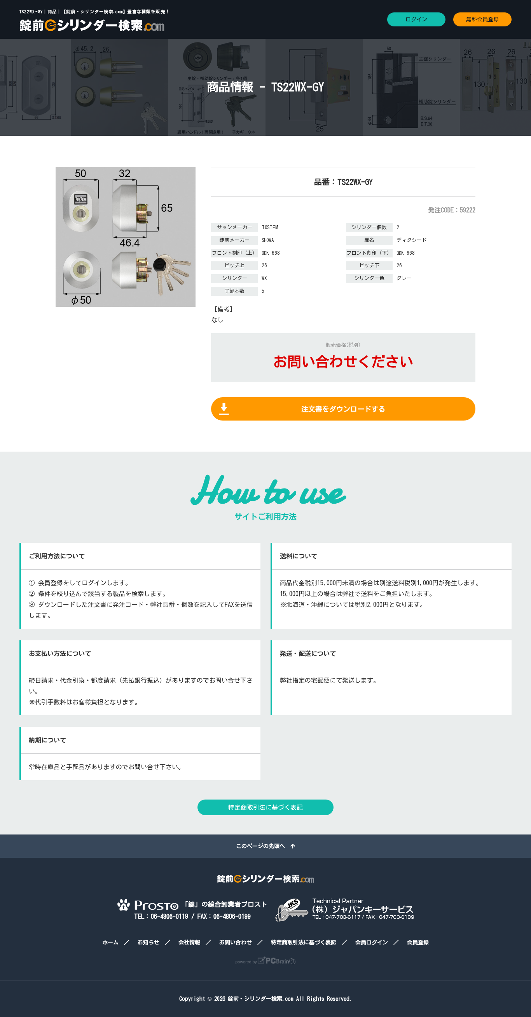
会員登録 (418, 942)
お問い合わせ (235, 942)
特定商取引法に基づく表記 (265, 807)
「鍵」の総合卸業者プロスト (222, 904)
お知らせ (148, 942)
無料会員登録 (482, 19)
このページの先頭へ (263, 846)
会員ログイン (371, 942)
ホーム (110, 942)
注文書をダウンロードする (343, 408)
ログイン (416, 19)
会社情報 (189, 942)
